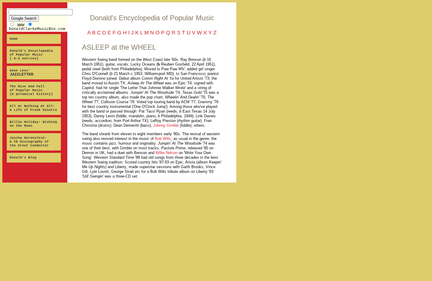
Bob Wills (163, 138)
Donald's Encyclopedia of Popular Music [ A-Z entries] (31, 54)
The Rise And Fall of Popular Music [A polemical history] (31, 90)
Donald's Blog (23, 157)
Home (14, 39)
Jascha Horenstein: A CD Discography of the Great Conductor (29, 141)
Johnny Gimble (166, 125)
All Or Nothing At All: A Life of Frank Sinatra (33, 108)
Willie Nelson (166, 152)
